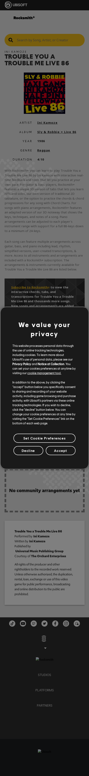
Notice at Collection (51, 364)
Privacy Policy (21, 364)
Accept (60, 450)
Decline (28, 450)
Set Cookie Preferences (44, 438)
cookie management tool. (44, 373)
